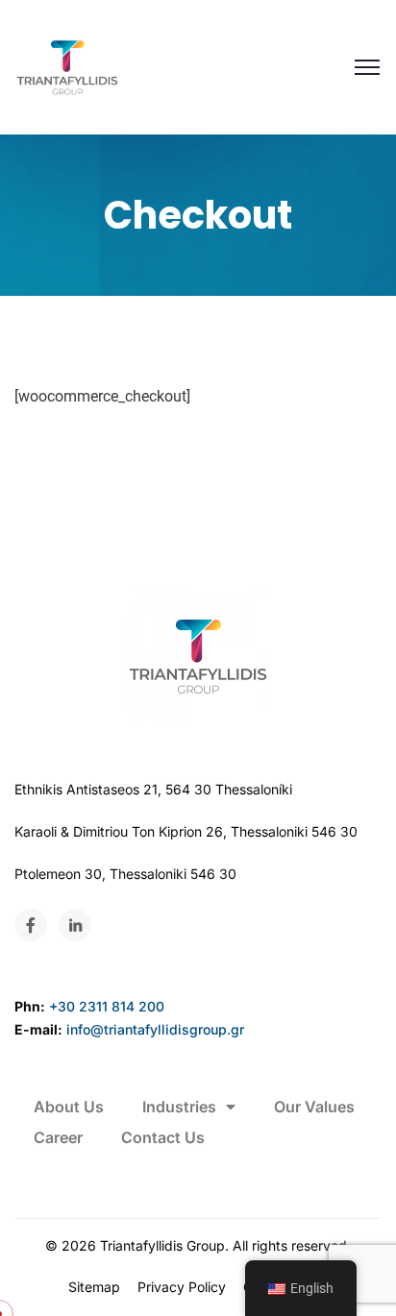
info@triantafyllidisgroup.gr (155, 1029)
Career (58, 1137)
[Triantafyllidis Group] (67, 67)
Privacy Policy (181, 1287)
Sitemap (94, 1287)
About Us (69, 1106)
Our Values (314, 1106)
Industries (179, 1106)
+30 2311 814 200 (106, 1006)
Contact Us (163, 1137)
